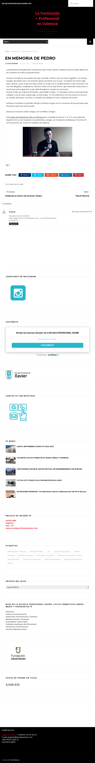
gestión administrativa (52, 559)
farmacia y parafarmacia (32, 559)
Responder (14, 224)
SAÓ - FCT (10, 525)
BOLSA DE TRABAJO (36, 552)
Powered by (42, 355)
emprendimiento (13, 559)
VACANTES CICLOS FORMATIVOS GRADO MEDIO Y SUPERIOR (42, 458)
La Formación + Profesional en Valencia (47, 18)
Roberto (12, 212)
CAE (48, 552)
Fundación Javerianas (25, 555)
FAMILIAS (10, 523)
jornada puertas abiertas (73, 559)
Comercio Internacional (62, 552)
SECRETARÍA (11, 520)
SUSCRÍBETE (47, 345)
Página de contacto (10, 735)
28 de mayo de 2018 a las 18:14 (82, 211)
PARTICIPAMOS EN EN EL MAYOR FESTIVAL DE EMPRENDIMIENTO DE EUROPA (49, 469)
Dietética (77, 552)
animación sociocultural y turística (70, 555)
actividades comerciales (45, 555)
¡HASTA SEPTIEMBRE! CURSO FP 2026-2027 (35, 446)
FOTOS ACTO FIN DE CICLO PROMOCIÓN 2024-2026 (39, 480)
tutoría (10, 563)
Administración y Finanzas (17, 552)
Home (7, 51)
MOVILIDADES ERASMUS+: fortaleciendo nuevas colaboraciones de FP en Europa (51, 492)
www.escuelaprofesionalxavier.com (22, 528)
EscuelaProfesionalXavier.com (16, 3)
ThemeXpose (14, 760)
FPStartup (11, 555)
